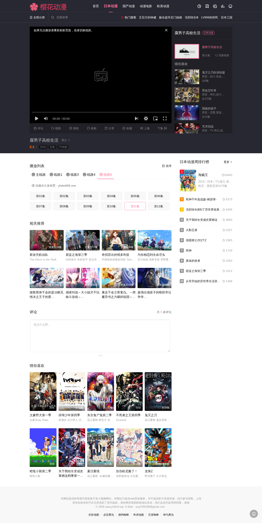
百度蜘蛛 (153, 514)
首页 (96, 6)
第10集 (111, 206)
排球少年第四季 (69, 415)
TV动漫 (63, 146)
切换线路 (222, 55)
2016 (43, 146)
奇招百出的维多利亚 (115, 254)
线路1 (56, 174)
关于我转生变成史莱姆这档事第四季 (209, 219)
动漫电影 (146, 6)
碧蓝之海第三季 (76, 254)
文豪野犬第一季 (40, 415)
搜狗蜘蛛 (123, 514)
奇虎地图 (138, 514)
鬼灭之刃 (151, 415)
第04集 (111, 196)
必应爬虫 (108, 514)
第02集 (64, 196)
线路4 (89, 174)
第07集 (40, 206)
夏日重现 (93, 471)
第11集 (135, 206)
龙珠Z (149, 471)
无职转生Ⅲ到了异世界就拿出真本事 (208, 209)
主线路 (39, 174)
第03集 (87, 196)
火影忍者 (191, 230)
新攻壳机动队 (39, 254)
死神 (189, 250)
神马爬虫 (168, 514)
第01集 (40, 196)
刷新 (92, 128)
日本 (52, 146)
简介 (65, 140)
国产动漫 (129, 6)
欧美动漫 (163, 6)
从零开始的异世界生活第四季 (204, 281)
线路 (56, 128)
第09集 (87, 206)
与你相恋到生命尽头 (151, 254)
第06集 (158, 196)
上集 (145, 128)
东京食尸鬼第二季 (99, 415)
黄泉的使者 (193, 260)
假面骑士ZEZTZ (196, 240)
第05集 (135, 196)
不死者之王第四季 (128, 415)
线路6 (105, 174)
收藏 (127, 128)
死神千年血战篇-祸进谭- (201, 199)
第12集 (158, 206)
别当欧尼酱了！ (127, 471)
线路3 (72, 174)
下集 (162, 128)
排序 (167, 166)
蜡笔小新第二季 (40, 471)
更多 (228, 161)
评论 (38, 128)
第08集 (64, 206)
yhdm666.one (67, 185)
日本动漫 (111, 6)
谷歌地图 (93, 514)
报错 (74, 128)
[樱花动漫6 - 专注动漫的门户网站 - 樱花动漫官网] (48, 6)
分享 (109, 128)
